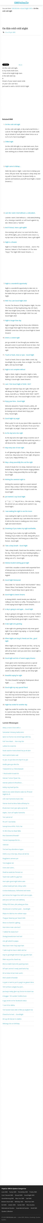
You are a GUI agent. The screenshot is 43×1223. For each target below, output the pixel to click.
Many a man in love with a (11, 728)
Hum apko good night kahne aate (14, 881)
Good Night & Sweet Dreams (15, 595)
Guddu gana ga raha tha (11, 764)
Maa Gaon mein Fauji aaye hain (13, 946)
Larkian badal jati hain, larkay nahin (14, 886)
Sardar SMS (21, 1205)
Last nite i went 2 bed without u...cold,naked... (20, 213)
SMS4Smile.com (11, 1217)
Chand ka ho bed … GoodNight (13, 1014)
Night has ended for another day (16, 705)
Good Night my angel (12, 418)
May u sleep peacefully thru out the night (19, 462)
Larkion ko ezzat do (9, 746)
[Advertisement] (12, 19)
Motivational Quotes (8, 1208)
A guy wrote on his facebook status (15, 1001)
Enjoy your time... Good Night (15, 401)
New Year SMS (29, 1202)
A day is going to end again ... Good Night (19, 609)
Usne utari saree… (9, 868)
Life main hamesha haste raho (13, 799)
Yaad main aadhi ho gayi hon (12, 877)
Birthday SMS (19, 1202)
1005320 (5, 845)
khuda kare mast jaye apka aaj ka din (15, 808)
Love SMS (5, 1192)
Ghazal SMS (19, 1195)
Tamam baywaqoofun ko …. (12, 840)
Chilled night (9, 142)
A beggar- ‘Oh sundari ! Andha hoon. (15, 996)
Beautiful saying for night (13, 675)
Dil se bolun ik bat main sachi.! (13, 973)
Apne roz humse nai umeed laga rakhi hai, (17, 737)
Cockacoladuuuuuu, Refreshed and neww (16, 891)
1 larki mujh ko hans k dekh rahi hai (14, 950)
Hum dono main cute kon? (11, 927)
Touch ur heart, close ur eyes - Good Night (19, 355)
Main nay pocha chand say (12, 959)
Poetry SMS (33, 1192)
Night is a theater (11, 242)
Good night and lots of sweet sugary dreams (20, 658)
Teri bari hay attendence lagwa (13, 849)
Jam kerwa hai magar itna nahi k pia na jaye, (17, 895)
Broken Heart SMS (7, 1202)
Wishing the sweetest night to (15, 479)
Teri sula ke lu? (8, 817)
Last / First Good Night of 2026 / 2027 (18, 384)
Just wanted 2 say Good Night (15, 497)
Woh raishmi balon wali (10, 755)
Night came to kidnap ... (13, 166)
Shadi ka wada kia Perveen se (13, 872)
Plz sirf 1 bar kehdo (9, 822)
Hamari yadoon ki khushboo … (13, 783)
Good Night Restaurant (13, 580)
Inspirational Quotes (22, 1208)
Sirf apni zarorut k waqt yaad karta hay (16, 968)
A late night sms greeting (13, 624)
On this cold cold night (12, 124)
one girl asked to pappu (10, 941)
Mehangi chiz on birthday (11, 1024)
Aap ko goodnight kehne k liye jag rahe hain (17, 955)
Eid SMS (4, 1205)
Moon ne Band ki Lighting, (11, 923)
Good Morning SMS (8, 1198)
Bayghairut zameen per (10, 858)
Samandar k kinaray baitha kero (13, 732)
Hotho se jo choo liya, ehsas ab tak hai (16, 854)
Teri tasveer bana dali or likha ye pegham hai (18, 1010)
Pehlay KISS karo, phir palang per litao (15, 904)
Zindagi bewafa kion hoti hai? (12, 936)
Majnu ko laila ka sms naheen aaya (14, 913)
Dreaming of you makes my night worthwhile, (20, 528)
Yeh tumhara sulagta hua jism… (13, 987)
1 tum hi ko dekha (9, 1005)
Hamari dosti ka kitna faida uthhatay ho (16, 803)
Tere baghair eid (8, 863)
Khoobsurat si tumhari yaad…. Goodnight (16, 909)
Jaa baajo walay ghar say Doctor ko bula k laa (18, 991)
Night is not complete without (15, 369)
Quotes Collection (7, 1211)
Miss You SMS (19, 1198)
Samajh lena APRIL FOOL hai (12, 826)
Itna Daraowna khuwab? (11, 835)
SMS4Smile (21, 3)
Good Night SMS (26, 8)
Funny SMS (12, 1192)
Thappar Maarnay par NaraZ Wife (14, 918)
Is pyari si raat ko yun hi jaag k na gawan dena (18, 982)
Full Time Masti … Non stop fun (13, 741)
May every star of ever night (14, 448)
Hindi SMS (34, 1208)
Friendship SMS (23, 1192)
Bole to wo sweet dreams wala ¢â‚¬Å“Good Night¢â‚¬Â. (17, 793)
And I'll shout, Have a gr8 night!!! (16, 227)
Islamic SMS (12, 1205)
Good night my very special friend (16, 687)
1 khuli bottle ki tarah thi (11, 773)
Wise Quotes (31, 1205)
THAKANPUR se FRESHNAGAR (13, 769)
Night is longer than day (13, 320)
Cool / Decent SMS (7, 1195)
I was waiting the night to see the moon (18, 511)
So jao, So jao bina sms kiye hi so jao (15, 760)
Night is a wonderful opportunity (16, 283)
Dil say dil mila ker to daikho (12, 1019)
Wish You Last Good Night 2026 (16, 301)
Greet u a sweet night (12, 338)
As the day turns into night (14, 433)
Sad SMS (29, 1198)
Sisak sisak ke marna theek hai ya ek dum (17, 751)
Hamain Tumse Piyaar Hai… (12, 778)
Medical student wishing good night (17, 563)
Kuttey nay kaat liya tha (10, 787)
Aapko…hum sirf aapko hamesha (14, 813)
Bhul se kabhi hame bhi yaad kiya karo (15, 964)
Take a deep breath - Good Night (16, 546)
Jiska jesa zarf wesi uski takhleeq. (14, 900)
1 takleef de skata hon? (10, 932)
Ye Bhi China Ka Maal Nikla (12, 831)
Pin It (20, 65)
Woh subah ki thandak (10, 978)
